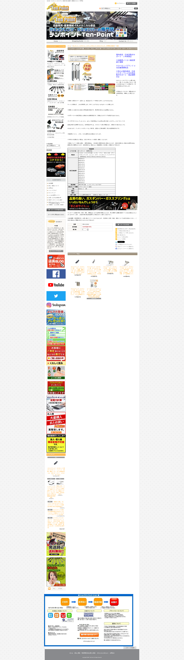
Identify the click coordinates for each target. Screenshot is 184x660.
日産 (117, 45)
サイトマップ (51, 192)
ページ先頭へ (129, 647)
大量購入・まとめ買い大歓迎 (55, 204)
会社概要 (50, 183)
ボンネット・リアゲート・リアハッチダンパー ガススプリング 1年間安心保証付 (56, 65)
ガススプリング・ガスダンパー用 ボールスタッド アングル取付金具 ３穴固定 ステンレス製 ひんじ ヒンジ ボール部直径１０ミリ (78, 292)
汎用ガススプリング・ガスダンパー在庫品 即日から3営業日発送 (55, 83)
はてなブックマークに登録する (125, 248)
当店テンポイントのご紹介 (55, 200)
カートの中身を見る (56, 209)
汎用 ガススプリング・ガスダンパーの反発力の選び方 (56, 203)
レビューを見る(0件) (122, 237)
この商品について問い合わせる (125, 233)
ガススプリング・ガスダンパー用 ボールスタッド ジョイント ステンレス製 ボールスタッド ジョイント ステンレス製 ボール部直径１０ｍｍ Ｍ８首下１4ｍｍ (94, 271)
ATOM (60, 588)
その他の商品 (50, 137)
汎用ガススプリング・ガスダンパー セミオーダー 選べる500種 (55, 101)
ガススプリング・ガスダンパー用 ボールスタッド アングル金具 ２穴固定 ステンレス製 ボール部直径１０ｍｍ (110, 269)
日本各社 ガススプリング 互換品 (55, 117)
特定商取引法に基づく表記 (88, 653)
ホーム (57, 41)
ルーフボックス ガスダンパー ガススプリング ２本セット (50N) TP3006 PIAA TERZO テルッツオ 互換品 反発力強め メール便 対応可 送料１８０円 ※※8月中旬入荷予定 (56, 522)
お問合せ (126, 41)
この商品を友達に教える (123, 231)
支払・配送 (77, 653)
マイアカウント (121, 3)
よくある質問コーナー (54, 195)
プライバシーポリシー (102, 653)
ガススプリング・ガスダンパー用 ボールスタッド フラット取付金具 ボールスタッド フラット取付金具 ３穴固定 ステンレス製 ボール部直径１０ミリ (127, 271)
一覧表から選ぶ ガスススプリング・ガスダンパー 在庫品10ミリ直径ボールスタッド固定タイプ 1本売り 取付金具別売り (60, 489)
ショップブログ (103, 41)
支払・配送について (80, 41)
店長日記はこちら (56, 251)
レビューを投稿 (121, 239)
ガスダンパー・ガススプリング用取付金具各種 (55, 133)
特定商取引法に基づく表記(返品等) (126, 229)
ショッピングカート (131, 3)
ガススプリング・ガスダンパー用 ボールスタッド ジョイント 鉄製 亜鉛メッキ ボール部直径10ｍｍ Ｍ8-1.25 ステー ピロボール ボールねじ (57, 471)
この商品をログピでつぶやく (124, 244)
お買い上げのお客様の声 (54, 197)
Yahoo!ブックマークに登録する (125, 246)
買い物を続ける (121, 235)
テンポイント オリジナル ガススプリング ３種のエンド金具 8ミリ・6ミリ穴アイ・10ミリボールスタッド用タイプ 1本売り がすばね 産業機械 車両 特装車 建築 (51, 492)
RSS (54, 588)
